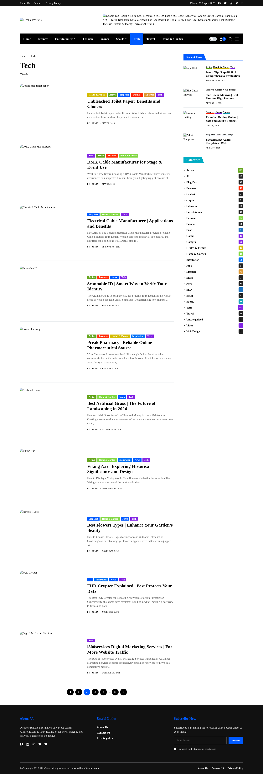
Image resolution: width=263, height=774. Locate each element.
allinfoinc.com (91, 768)
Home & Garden (128, 155)
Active (112, 94)
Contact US (103, 732)
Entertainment (214, 212)
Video (213, 325)
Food (213, 230)
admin (95, 123)
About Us (102, 727)
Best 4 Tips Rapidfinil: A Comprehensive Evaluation (223, 74)
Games (214, 236)
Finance (214, 224)
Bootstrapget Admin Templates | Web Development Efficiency (221, 141)
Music (213, 277)
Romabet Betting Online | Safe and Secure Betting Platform (222, 119)
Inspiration (137, 336)
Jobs (213, 265)
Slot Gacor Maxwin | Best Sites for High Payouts (222, 96)
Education (214, 206)
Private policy (105, 738)
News (114, 277)
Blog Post (124, 94)
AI (90, 579)
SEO (213, 289)
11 (115, 692)
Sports (214, 301)
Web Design (213, 331)
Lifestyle (150, 94)
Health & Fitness (97, 94)
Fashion (214, 218)
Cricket (213, 194)
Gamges (214, 242)
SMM (213, 295)
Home (23, 56)
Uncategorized (213, 319)
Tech (33, 56)
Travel (214, 313)
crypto (213, 200)
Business (137, 94)
